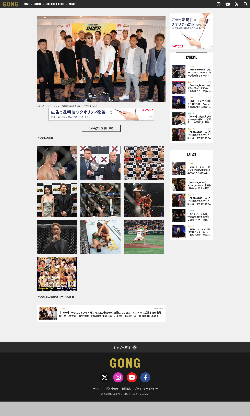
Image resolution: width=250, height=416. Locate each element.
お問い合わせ (111, 388)
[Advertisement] (191, 290)
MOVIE (72, 4)
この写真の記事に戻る (101, 128)
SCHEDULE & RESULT (55, 4)
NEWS (26, 4)
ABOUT (96, 388)
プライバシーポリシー (146, 388)
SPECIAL (37, 4)
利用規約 (126, 388)
